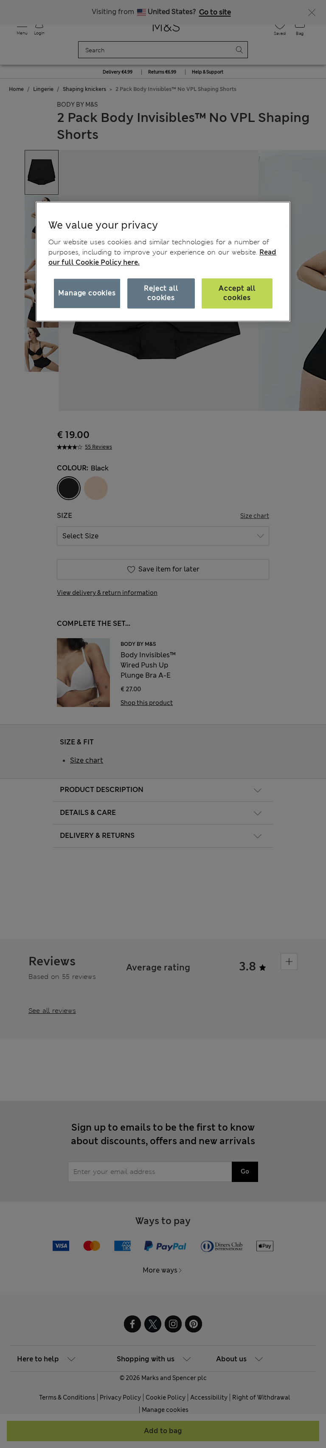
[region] (163, 261)
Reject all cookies (161, 293)
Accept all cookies (237, 293)
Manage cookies (86, 292)
